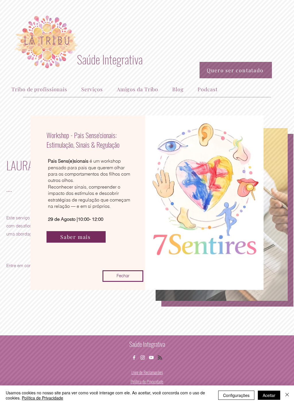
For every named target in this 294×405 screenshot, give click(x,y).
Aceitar (269, 395)
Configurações (236, 395)
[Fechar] (287, 395)
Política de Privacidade (42, 398)
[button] (122, 276)
